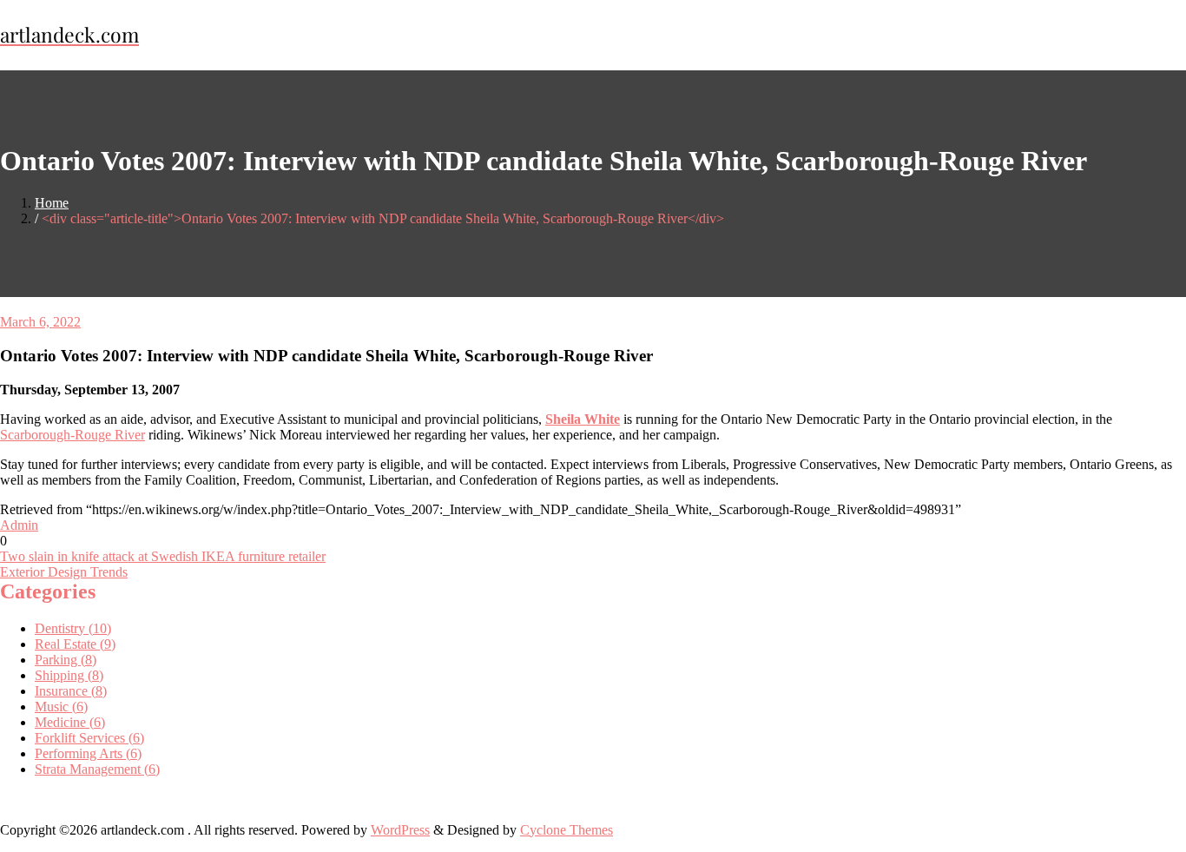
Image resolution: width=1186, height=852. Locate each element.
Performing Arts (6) (88, 753)
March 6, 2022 (40, 321)
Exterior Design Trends (64, 572)
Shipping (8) (69, 675)
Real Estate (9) (75, 644)
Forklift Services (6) (89, 737)
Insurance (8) (71, 691)
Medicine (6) (70, 722)
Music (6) (61, 706)
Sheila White (582, 419)
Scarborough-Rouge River (72, 434)
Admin (19, 525)
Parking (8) (65, 659)
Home (52, 202)
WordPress (400, 829)
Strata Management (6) (97, 769)
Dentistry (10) (73, 628)
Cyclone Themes (566, 829)
